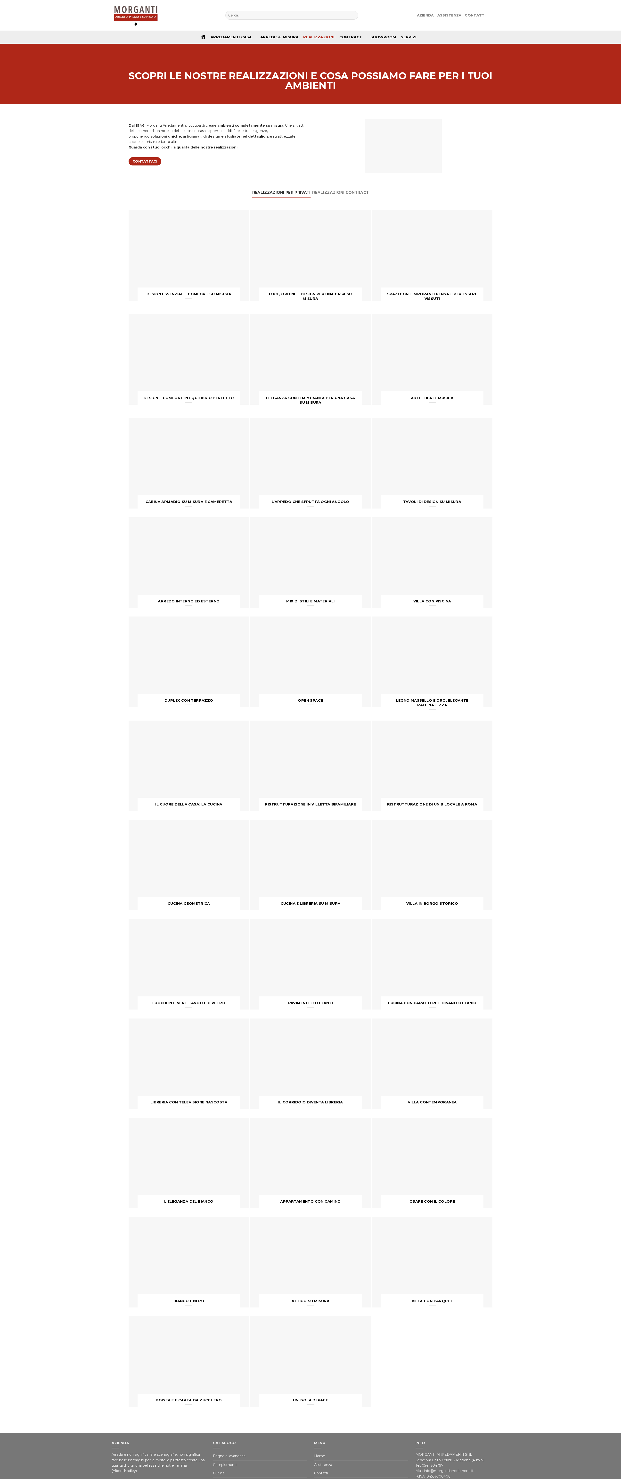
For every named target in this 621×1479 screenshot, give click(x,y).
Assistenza (449, 15)
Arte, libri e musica (432, 398)
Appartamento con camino (310, 1201)
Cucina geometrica (189, 903)
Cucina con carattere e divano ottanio (432, 1003)
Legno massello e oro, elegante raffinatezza (432, 702)
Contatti (475, 15)
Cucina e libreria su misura (311, 903)
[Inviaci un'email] (501, 15)
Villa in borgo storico (432, 903)
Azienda (425, 15)
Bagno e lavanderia (229, 1456)
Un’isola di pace (310, 1400)
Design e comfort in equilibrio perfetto (189, 398)
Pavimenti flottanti (310, 1003)
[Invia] (354, 15)
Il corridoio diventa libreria (310, 1102)
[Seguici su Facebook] (490, 15)
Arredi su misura (279, 37)
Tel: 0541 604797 (430, 1465)
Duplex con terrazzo (188, 700)
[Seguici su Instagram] (495, 15)
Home (319, 1456)
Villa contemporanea (432, 1102)
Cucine (219, 1473)
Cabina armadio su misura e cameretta (189, 502)
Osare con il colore (432, 1201)
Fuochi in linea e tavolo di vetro (188, 1003)
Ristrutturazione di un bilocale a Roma (432, 804)
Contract (350, 37)
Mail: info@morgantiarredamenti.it (445, 1471)
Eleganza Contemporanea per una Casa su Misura (310, 400)
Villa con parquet (432, 1301)
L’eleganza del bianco (188, 1201)
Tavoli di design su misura (432, 502)
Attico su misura (310, 1301)
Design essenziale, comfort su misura (189, 294)
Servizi (409, 37)
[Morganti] (136, 15)
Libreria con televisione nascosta (188, 1102)
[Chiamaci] (506, 15)
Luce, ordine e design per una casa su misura (310, 296)
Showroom (383, 37)
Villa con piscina (432, 601)
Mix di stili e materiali (310, 601)
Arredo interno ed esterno (189, 601)
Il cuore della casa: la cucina (188, 804)
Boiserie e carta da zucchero (189, 1400)
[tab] (281, 192)
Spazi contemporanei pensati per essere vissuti (432, 296)
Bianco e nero (188, 1301)
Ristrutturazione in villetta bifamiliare (310, 804)
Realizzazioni (319, 37)
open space (310, 700)
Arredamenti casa (231, 37)
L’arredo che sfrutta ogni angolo (310, 502)
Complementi (225, 1465)
